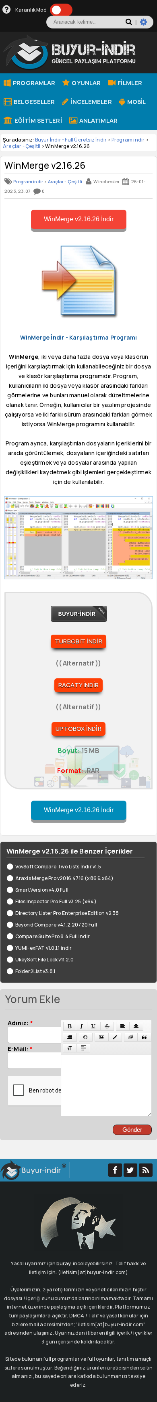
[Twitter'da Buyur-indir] (130, 1170)
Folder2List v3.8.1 (35, 971)
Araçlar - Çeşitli (21, 146)
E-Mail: (20, 1048)
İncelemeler (90, 101)
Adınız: (20, 1023)
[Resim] (102, 1037)
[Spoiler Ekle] (83, 1048)
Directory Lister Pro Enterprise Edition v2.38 (67, 913)
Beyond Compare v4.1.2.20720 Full (56, 924)
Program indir (128, 139)
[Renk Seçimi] (115, 1037)
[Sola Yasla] (123, 1026)
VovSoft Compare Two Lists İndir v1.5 (58, 866)
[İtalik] (81, 1026)
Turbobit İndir (78, 641)
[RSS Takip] (146, 1170)
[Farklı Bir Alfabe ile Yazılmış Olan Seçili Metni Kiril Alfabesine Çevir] (69, 1048)
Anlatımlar (98, 120)
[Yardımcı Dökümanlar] (6, 10)
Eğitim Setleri (37, 120)
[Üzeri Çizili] (107, 1026)
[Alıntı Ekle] (144, 1037)
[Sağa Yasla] (69, 1037)
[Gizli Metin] (131, 1037)
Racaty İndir (78, 685)
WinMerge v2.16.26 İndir (79, 219)
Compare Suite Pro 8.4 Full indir (52, 936)
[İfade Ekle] (86, 1037)
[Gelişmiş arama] (146, 25)
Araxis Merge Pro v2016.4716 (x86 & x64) (64, 878)
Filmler (129, 83)
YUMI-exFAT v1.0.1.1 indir (43, 948)
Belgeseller (33, 101)
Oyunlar (85, 83)
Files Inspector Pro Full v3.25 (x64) (56, 901)
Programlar (33, 83)
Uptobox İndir (78, 728)
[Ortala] (136, 1026)
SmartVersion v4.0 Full (41, 889)
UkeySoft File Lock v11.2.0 (44, 959)
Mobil (136, 101)
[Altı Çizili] (94, 1026)
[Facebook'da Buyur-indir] (115, 1170)
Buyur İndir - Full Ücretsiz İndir (71, 139)
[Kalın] (69, 1026)
